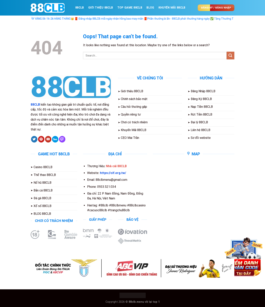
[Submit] (230, 55)
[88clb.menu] (50, 8)
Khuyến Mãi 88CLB (171, 7)
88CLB (79, 7)
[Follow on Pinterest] (41, 139)
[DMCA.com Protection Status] (133, 295)
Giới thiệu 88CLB (100, 7)
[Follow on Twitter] (34, 139)
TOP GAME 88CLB (129, 7)
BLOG (150, 7)
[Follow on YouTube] (48, 139)
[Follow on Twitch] (62, 139)
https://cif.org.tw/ (113, 173)
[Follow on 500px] (55, 139)
